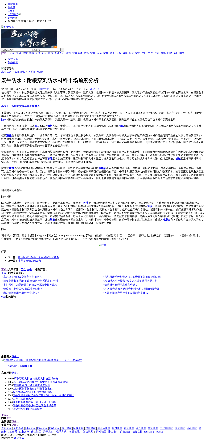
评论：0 (94, 89)
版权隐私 (88, 431)
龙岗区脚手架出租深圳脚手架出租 (33, 388)
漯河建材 (180, 428)
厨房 (50, 53)
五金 (99, 53)
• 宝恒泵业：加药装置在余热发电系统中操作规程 (29, 284)
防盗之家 (54, 428)
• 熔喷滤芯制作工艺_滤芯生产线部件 (22, 288)
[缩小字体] (6, 88)
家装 (137, 53)
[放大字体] (2, 88)
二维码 (11, 10)
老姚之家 (6, 428)
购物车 (11, 17)
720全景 (12, 431)
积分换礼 (137, 431)
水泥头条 (6, 71)
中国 (150, 53)
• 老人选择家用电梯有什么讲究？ (20, 292)
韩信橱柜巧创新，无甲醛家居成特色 (38, 257)
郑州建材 (90, 428)
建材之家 (44, 89)
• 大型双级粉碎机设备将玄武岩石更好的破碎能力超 (132, 276)
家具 (105, 53)
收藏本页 (13, 4)
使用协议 (75, 431)
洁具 (68, 53)
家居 (92, 53)
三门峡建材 (166, 428)
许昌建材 (192, 428)
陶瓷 (131, 53)
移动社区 (36, 431)
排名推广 (113, 431)
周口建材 (117, 428)
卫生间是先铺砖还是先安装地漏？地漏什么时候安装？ (43, 395)
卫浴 (118, 53)
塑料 (124, 53)
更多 (4, 269)
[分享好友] (7, 68)
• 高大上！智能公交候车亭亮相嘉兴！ (23, 276)
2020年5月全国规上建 (20, 366)
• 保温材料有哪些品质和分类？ (120, 284)
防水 (112, 53)
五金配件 (59, 53)
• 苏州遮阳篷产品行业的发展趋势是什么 (125, 292)
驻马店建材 (103, 428)
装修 (18, 53)
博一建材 (66, 428)
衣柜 (163, 53)
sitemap (159, 431)
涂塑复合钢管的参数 (29, 260)
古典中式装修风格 (23, 398)
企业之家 (24, 431)
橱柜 (86, 53)
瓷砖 (37, 53)
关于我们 (48, 431)
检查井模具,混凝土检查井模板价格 (32, 392)
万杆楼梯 (179, 53)
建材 (25, 53)
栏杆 (144, 53)
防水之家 (42, 428)
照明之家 (30, 428)
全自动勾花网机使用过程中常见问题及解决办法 (41, 382)
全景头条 (18, 428)
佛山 (31, 53)
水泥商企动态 (35, 71)
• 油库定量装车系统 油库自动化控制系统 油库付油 (30, 280)
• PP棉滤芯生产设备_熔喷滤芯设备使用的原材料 (130, 280)
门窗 (169, 53)
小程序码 (13, 14)
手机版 (11, 7)
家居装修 (77, 53)
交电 (29, 269)
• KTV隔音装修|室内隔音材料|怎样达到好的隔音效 (131, 288)
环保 (12, 53)
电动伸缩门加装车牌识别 (28, 408)
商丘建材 (141, 428)
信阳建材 (129, 428)
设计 (157, 53)
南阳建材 (153, 428)
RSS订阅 (149, 431)
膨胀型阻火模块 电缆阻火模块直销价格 (36, 378)
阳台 (44, 53)
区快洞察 (78, 428)
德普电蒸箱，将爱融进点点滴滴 (32, 385)
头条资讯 (20, 71)
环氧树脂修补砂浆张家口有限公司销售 (34, 402)
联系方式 (61, 431)
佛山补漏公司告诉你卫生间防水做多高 (34, 405)
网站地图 (101, 431)
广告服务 (125, 431)
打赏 (3, 251)
